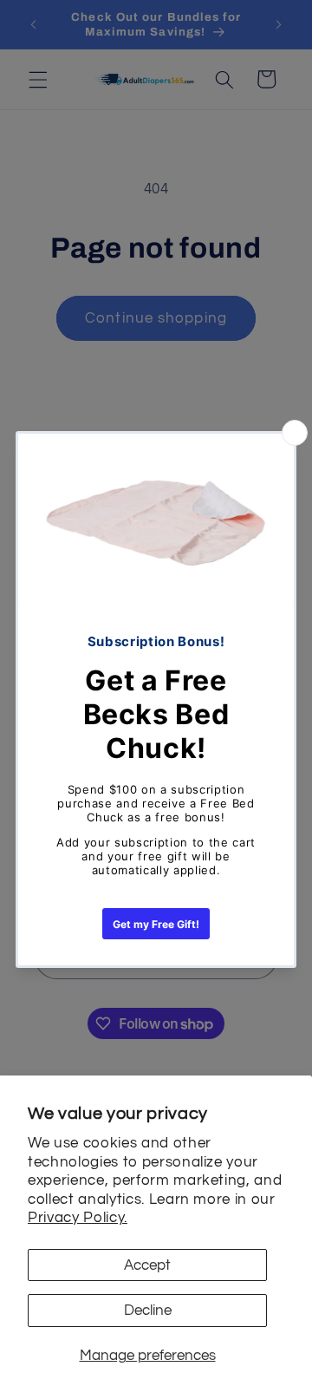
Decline (148, 1310)
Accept (147, 1265)
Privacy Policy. (77, 1217)
